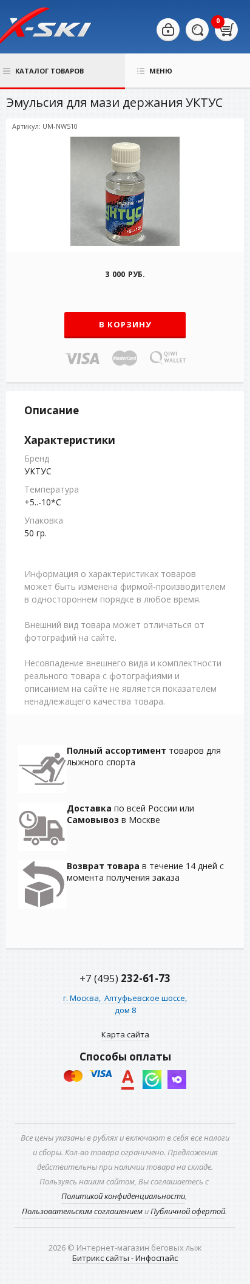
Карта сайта (125, 1034)
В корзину (125, 324)
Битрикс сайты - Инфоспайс (125, 1257)
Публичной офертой (187, 1211)
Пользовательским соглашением (82, 1211)
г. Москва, (83, 997)
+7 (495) (125, 978)
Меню (160, 70)
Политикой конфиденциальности (123, 1195)
